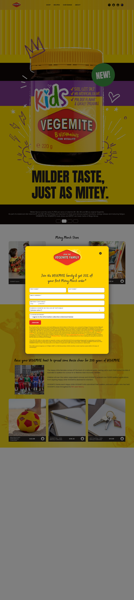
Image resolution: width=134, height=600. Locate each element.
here (91, 331)
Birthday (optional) (37, 303)
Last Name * (73, 289)
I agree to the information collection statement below (52, 317)
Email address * (36, 295)
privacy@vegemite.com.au (75, 334)
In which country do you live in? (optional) (46, 308)
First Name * (34, 289)
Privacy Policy (56, 336)
